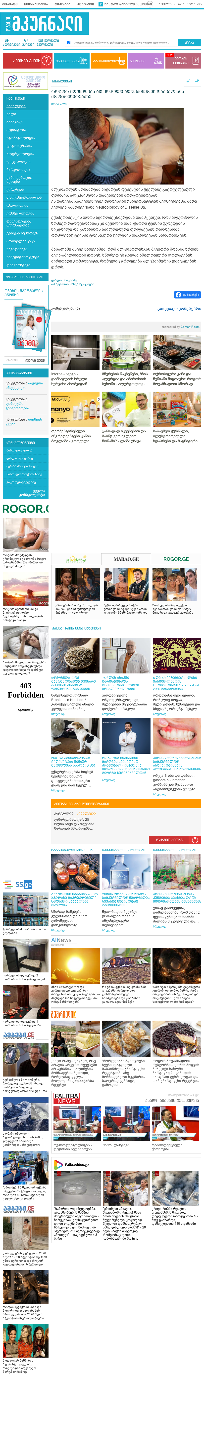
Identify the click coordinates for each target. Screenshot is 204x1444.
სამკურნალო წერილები (73, 850)
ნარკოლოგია (18, 169)
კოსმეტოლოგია (20, 213)
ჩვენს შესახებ (36, 4)
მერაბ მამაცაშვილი (22, 466)
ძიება (189, 43)
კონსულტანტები (20, 443)
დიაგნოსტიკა (18, 265)
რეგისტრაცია (190, 4)
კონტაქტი (85, 4)
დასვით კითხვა (170, 840)
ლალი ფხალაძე (19, 458)
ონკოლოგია (17, 205)
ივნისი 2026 (35, 360)
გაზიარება (191, 294)
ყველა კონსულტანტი (32, 492)
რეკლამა (62, 4)
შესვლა (165, 4)
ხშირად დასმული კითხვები (128, 4)
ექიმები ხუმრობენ (22, 233)
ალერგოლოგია (20, 153)
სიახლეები (16, 106)
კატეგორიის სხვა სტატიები (76, 628)
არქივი (12, 360)
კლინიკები (11, 44)
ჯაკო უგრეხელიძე (21, 482)
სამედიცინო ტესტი (22, 257)
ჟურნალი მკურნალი (48, 42)
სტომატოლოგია (20, 138)
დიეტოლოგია (18, 161)
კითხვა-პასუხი (19, 373)
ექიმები (28, 44)
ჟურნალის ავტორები (24, 277)
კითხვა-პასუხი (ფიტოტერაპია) (81, 804)
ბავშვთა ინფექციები (24, 385)
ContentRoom (181, 326)
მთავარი (10, 4)
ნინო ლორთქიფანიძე (24, 474)
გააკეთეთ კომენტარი (179, 308)
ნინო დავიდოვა (19, 450)
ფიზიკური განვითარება (17, 405)
